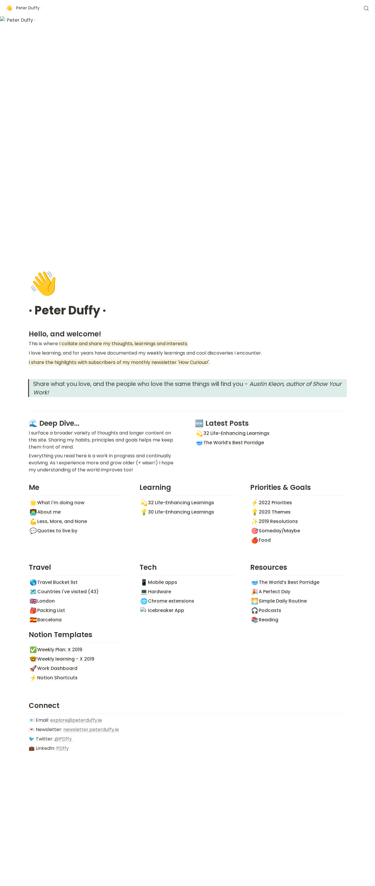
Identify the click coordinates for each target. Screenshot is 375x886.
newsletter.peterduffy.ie (91, 729)
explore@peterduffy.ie (76, 720)
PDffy (62, 748)
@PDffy (63, 739)
